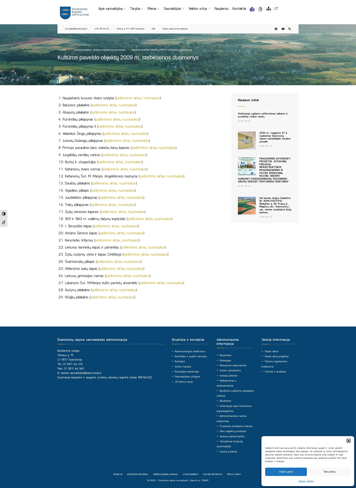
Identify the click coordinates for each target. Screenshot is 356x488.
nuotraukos (151, 98)
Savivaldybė (172, 8)
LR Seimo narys (184, 381)
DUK (153, 29)
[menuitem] (113, 8)
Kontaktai (239, 8)
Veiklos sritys (198, 8)
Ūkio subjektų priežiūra (233, 431)
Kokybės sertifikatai (212, 474)
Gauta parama (228, 451)
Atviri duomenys (190, 474)
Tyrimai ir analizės (275, 371)
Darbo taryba (183, 366)
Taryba (135, 8)
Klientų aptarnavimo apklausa (175, 29)
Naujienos (222, 8)
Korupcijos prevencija (187, 371)
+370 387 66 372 (101, 29)
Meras (152, 8)
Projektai (117, 474)
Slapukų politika (306, 481)
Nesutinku (330, 471)
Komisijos (180, 361)
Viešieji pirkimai (228, 375)
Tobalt (205, 480)
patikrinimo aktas (128, 98)
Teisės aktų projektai (276, 356)
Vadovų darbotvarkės (232, 436)
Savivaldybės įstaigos (187, 376)
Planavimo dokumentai (233, 365)
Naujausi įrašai (248, 100)
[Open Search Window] (289, 29)
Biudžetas (225, 400)
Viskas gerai (286, 471)
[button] (348, 441)
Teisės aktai (271, 351)
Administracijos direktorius (190, 351)
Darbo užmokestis (230, 370)
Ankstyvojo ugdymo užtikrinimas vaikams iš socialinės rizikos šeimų (263, 115)
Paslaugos (225, 360)
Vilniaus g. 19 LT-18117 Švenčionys (131, 29)
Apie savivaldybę (110, 8)
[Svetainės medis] (268, 8)
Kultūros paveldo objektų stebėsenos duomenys (99, 49)
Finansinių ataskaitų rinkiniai (236, 426)
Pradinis (61, 49)
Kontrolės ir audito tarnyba (191, 356)
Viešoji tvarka (234, 474)
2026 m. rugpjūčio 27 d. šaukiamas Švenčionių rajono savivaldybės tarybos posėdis (275, 137)
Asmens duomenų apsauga (165, 474)
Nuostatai (225, 355)
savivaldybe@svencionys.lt (76, 29)
